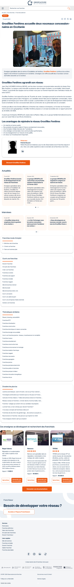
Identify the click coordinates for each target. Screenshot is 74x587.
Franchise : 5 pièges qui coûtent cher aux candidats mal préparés (20, 403)
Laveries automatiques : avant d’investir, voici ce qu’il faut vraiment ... (21, 391)
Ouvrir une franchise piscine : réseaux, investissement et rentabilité (21, 335)
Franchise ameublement (9, 341)
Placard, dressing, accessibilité (10, 317)
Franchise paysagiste (8, 359)
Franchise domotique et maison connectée (14, 329)
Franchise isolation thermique (10, 350)
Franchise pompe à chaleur (10, 371)
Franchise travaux (7, 338)
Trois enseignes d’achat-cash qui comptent (14, 419)
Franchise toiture (7, 377)
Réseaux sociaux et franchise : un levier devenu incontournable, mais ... (22, 400)
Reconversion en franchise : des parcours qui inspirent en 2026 (20, 416)
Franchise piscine (7, 362)
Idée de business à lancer (9, 285)
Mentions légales (41, 578)
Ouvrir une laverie (7, 294)
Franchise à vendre (7, 273)
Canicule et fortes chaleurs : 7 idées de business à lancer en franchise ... (22, 397)
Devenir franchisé (7, 264)
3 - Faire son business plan (9, 249)
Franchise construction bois (10, 344)
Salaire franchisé (6, 547)
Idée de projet (6, 288)
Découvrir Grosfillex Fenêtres (16, 163)
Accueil (4, 12)
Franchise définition (7, 528)
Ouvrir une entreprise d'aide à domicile (13, 300)
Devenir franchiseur (7, 535)
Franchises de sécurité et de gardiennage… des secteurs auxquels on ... (22, 413)
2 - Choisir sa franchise (8, 246)
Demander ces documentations (37, 489)
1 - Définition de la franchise (10, 243)
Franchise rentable (7, 279)
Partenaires (5, 526)
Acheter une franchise (8, 303)
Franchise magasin (7, 282)
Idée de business (7, 541)
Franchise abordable (8, 550)
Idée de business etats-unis (10, 291)
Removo (30, 449)
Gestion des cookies (6, 583)
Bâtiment (5, 15)
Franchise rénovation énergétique (11, 374)
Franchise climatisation (8, 323)
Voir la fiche (5, 480)
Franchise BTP (6, 320)
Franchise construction (8, 326)
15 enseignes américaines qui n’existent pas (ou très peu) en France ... (21, 394)
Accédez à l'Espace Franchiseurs (19, 512)
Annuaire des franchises (9, 267)
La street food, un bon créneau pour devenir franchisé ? (17, 407)
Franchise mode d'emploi (11, 238)
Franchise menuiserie (8, 356)
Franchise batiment (20, 12)
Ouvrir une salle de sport (9, 297)
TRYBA (55, 449)
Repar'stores (7, 449)
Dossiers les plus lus (9, 386)
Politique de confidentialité (7, 578)
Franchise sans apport (8, 275)
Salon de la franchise (8, 530)
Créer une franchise (8, 270)
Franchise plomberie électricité (11, 365)
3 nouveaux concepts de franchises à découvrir (15, 410)
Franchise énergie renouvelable (11, 332)
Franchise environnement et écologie (12, 347)
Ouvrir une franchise (9, 259)
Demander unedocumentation (16, 480)
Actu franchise (10, 12)
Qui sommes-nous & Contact (44, 574)
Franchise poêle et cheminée (10, 368)
